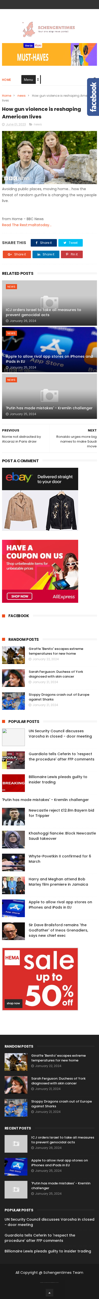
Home (6, 80)
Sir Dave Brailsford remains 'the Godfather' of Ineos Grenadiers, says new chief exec (58, 930)
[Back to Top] (49, 1292)
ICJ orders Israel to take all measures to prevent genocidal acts (43, 312)
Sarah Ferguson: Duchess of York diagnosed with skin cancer (56, 674)
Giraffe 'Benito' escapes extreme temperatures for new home (56, 651)
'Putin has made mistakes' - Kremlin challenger (49, 408)
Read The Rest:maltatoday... (27, 224)
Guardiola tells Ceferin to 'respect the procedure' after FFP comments (61, 756)
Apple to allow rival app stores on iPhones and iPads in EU (49, 359)
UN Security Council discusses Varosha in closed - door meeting (60, 733)
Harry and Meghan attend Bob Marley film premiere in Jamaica (58, 882)
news (22, 95)
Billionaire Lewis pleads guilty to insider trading (48, 1251)
